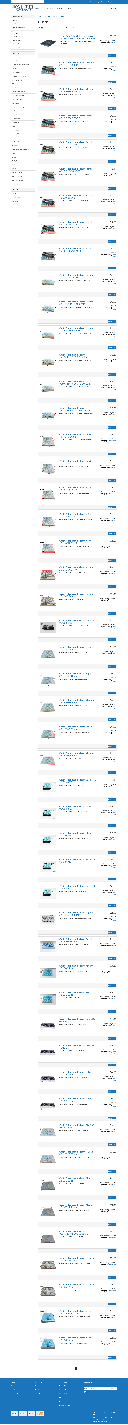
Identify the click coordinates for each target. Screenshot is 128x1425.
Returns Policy (16, 197)
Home (37, 8)
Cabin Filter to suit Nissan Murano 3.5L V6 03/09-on (76, 754)
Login (98, 2)
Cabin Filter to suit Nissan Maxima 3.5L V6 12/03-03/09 (76, 63)
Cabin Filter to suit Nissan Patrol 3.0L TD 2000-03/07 (75, 116)
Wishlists (92, 2)
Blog (43, 8)
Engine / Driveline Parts (19, 76)
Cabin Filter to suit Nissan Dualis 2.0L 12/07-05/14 (75, 462)
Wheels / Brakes (17, 176)
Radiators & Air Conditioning (20, 64)
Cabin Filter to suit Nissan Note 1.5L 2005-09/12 (77, 860)
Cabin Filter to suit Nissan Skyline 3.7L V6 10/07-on (76, 1152)
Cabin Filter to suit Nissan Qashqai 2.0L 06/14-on (76, 1285)
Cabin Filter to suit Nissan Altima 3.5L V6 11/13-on (75, 1206)
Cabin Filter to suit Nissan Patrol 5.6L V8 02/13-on (75, 940)
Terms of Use (63, 1386)
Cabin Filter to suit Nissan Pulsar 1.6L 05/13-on (75, 1073)
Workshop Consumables (19, 184)
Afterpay (13, 1401)
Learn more (112, 42)
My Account (14, 1386)
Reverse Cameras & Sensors (20, 149)
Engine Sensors (16, 118)
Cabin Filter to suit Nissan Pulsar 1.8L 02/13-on (75, 1099)
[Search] (12, 1)
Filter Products (17, 16)
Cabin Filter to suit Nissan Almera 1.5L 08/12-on (76, 966)
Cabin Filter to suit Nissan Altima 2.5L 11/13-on (75, 1179)
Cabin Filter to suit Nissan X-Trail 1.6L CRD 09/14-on (75, 1312)
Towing (14, 168)
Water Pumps (16, 61)
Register (103, 2)
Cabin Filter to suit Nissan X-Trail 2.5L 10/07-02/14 (75, 541)
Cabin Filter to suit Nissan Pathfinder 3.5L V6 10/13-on (73, 1232)
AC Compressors (17, 84)
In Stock (17, 24)
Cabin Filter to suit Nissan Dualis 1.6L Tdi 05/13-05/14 (75, 435)
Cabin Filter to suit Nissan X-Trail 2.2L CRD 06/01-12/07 (75, 249)
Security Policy (63, 1401)
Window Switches (17, 180)
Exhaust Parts (16, 122)
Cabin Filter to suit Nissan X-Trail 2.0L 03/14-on (75, 1338)
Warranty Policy (63, 1398)
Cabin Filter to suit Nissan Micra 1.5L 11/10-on (75, 993)
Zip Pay (13, 1398)
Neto (106, 1421)
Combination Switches (18, 99)
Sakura (16, 43)
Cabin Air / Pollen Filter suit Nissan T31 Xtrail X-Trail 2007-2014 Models (77, 37)
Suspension (15, 157)
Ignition (14, 138)
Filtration (14, 126)
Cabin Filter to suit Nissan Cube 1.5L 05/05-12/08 (77, 807)
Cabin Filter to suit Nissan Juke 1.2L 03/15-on (77, 1020)
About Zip (68, 8)
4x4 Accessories (17, 80)
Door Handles (16, 72)
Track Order (14, 1390)
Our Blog (37, 1390)
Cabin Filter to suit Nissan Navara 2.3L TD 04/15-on (76, 568)
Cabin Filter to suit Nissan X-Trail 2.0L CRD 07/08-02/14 (75, 515)
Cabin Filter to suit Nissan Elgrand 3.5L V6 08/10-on (76, 674)
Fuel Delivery (16, 130)
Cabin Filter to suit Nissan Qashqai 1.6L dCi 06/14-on (76, 1259)
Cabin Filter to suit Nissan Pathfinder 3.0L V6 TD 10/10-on (75, 382)
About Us (50, 8)
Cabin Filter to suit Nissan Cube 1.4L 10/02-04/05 (77, 781)
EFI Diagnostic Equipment (19, 107)
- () (113, 8)
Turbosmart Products (18, 172)
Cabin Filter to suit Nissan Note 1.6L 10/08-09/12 (77, 887)
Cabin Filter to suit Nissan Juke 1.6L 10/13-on (77, 1046)
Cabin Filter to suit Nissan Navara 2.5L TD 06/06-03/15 (76, 276)
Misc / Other (15, 141)
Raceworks (15, 145)
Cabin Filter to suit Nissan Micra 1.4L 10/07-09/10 (75, 834)
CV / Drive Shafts (17, 103)
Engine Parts (16, 114)
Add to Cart (111, 55)
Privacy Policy (63, 1390)
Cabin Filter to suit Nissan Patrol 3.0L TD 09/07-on (75, 143)
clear (22, 36)
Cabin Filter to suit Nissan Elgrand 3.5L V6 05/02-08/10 (76, 913)
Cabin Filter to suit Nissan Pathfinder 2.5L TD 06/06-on (73, 355)
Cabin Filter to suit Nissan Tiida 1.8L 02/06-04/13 (77, 621)
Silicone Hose (16, 153)
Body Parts (15, 88)
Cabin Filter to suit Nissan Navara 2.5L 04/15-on (76, 595)
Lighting (14, 68)
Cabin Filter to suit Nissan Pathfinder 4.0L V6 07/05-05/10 (75, 409)
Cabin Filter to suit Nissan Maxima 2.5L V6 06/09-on (76, 701)
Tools (13, 164)
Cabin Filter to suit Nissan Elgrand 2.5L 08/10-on (76, 648)
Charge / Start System (18, 91)
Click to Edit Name (64, 1405)
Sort (94, 28)
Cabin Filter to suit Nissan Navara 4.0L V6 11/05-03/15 (76, 329)
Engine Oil (15, 111)
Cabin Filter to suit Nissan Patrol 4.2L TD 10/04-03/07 (75, 170)
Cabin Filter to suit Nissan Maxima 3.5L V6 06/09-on (76, 727)
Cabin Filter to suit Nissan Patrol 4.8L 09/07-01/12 (75, 223)
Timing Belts (15, 161)
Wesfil (16, 47)
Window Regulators (18, 57)
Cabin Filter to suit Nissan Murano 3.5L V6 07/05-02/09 (76, 90)
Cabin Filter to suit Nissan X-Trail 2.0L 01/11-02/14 (75, 488)
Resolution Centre (16, 1394)
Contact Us (59, 8)
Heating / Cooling (17, 134)
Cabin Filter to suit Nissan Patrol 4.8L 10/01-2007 (75, 196)
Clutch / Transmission (18, 95)
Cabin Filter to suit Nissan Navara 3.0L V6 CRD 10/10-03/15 (76, 302)
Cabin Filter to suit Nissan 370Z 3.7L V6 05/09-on (77, 1126)
